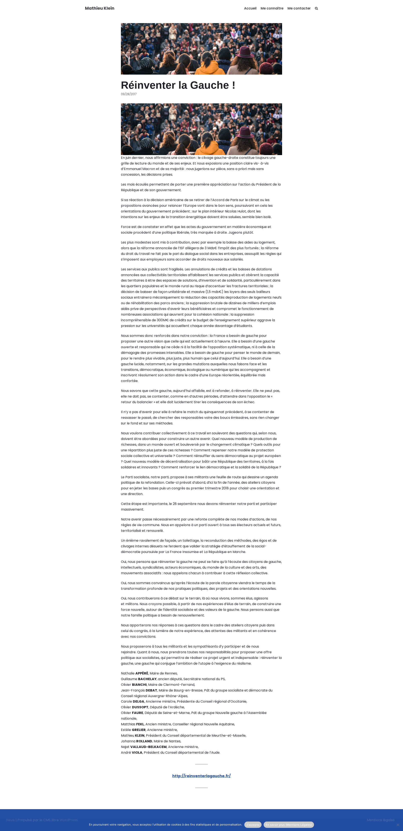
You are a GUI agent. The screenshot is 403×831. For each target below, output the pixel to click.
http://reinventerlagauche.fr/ (201, 775)
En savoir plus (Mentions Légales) (289, 824)
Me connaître (272, 8)
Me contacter (299, 8)
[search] (316, 8)
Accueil (250, 8)
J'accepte (252, 824)
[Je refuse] (398, 825)
